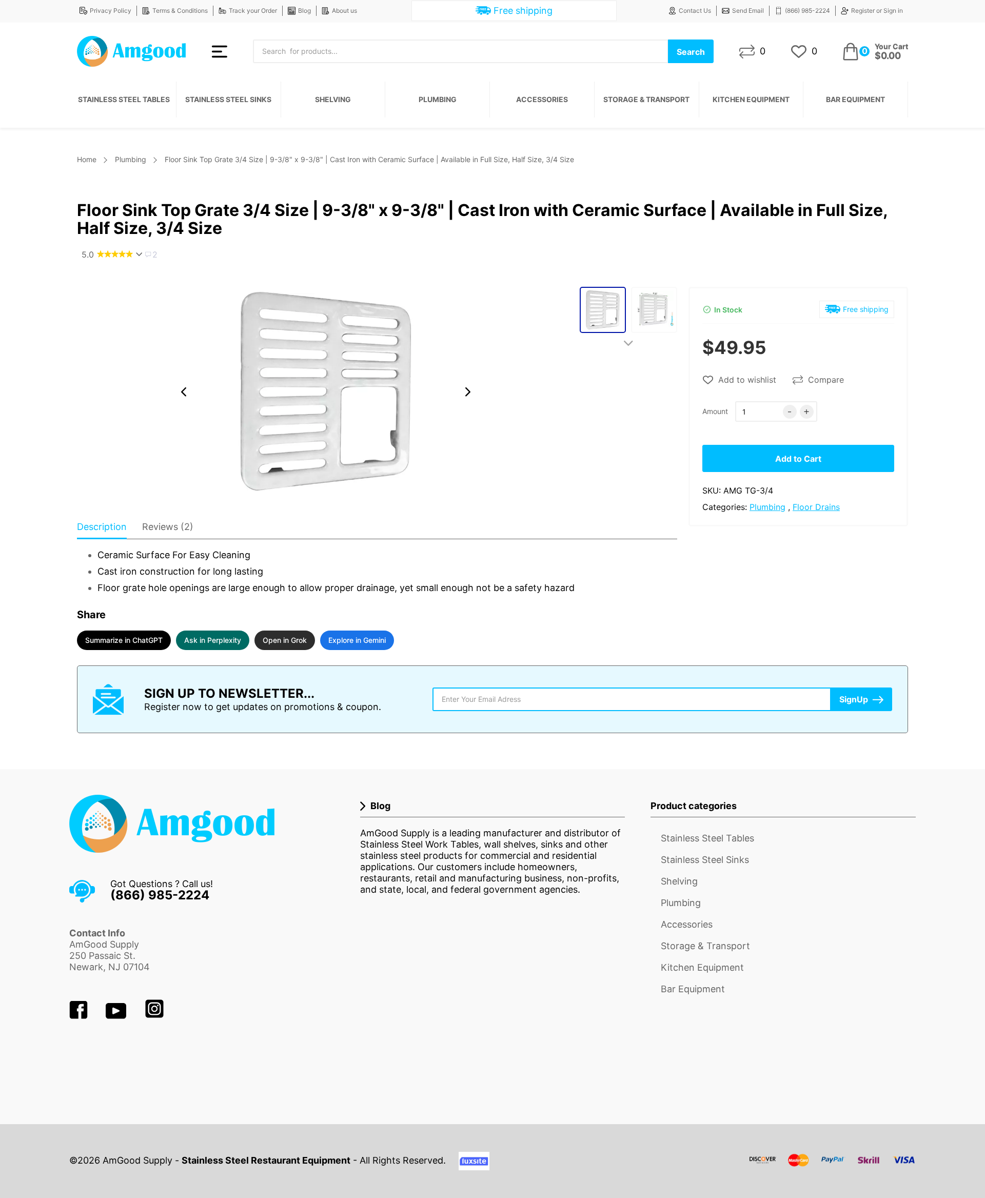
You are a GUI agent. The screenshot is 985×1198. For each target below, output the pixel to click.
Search (691, 52)
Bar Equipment (855, 99)
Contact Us (695, 10)
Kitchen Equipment (751, 99)
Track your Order (253, 10)
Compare (826, 380)
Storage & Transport (646, 99)
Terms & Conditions (180, 10)
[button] (183, 392)
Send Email (748, 10)
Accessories (542, 99)
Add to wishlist (747, 380)
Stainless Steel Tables (124, 99)
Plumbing (438, 99)
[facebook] (79, 1015)
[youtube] (117, 1015)
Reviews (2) (167, 526)
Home (86, 159)
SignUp (853, 699)
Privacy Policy (110, 10)
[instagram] (154, 1015)
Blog (304, 10)
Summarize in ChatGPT (124, 640)
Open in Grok (285, 640)
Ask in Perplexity (212, 640)
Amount (715, 411)
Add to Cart (798, 459)
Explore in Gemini (357, 640)
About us (344, 10)
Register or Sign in (877, 10)
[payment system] (833, 1166)
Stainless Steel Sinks (228, 99)
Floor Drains (816, 507)
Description (102, 526)
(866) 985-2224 (807, 10)
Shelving (333, 99)
